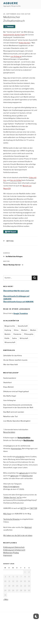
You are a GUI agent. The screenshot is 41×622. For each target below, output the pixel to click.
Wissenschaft (9, 342)
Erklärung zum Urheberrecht (14, 550)
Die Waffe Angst (9, 396)
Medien (33, 330)
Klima (16, 330)
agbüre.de (14, 476)
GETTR (23, 508)
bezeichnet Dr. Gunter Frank (14, 35)
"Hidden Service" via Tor (12, 497)
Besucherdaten (9, 432)
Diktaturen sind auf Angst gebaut (16, 391)
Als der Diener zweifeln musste (15, 360)
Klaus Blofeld (8, 387)
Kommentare (16, 449)
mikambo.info (27, 476)
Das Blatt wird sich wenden (13, 412)
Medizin (7, 334)
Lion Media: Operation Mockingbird (16, 421)
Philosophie (28, 334)
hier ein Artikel (16, 180)
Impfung (10, 241)
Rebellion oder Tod (10, 416)
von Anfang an (16, 56)
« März (5, 599)
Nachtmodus (29, 440)
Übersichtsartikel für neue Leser (16, 291)
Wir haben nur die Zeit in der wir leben (17, 535)
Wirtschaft (24, 338)
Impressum (7, 555)
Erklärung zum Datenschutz (13, 547)
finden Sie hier (24, 43)
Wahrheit (28, 527)
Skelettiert (7, 383)
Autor (27, 14)
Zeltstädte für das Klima (12, 356)
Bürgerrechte (9, 326)
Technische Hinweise (11, 519)
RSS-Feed (7, 514)
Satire (14, 338)
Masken (24, 330)
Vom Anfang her (9, 400)
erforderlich (20, 457)
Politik (6, 338)
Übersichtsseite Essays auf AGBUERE (18, 302)
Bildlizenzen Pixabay (11, 553)
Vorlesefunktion (23, 438)
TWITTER (33, 508)
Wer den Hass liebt (10, 365)
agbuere (10, 3)
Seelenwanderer (9, 378)
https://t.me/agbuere (11, 487)
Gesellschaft (23, 326)
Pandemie (17, 334)
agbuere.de (23, 473)
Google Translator (20, 313)
